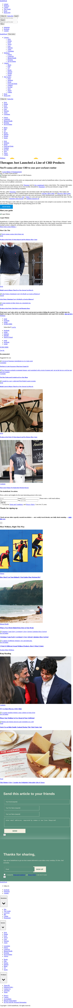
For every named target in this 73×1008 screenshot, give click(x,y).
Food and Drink (12, 83)
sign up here (68, 314)
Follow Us (3, 16)
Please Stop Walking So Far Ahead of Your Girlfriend (17, 718)
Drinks (10, 41)
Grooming (11, 51)
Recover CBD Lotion (63, 193)
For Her (10, 87)
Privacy (6, 995)
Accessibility (8, 999)
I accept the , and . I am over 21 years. (24, 504)
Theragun (26, 185)
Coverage (7, 913)
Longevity (11, 56)
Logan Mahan (6, 172)
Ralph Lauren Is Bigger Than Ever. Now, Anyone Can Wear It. (16, 290)
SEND (14, 831)
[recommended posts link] (21, 572)
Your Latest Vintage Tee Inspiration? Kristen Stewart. (14, 487)
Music (9, 65)
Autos (9, 49)
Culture (6, 7)
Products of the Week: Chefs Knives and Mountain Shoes (15, 308)
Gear (9, 46)
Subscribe (10, 16)
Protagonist (7, 918)
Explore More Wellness (7, 650)
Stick (27, 197)
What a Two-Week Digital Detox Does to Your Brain (17, 628)
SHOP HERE (6, 207)
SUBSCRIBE (8, 324)
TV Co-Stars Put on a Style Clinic (11, 709)
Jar (23, 197)
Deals (5, 11)
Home (9, 82)
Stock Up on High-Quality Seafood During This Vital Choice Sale (21, 727)
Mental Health (12, 58)
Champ (6, 916)
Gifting (10, 92)
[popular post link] (16, 361)
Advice (6, 956)
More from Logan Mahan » (8, 227)
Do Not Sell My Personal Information (15, 1002)
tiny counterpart (39, 185)
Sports (9, 75)
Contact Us (7, 989)
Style (9, 39)
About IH (7, 985)
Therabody (41, 187)
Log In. (14, 327)
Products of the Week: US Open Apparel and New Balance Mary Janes (18, 239)
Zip (19, 500)
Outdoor (10, 85)
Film (9, 66)
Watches (10, 48)
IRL (5, 914)
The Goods (7, 9)
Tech (9, 89)
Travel (9, 44)
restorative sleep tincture (16, 198)
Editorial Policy (8, 987)
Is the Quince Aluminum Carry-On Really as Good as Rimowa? (17, 299)
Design (10, 73)
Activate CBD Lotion (47, 193)
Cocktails (3, 373)
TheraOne (13, 192)
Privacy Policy (30, 504)
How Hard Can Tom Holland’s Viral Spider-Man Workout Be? (20, 577)
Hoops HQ (7, 12)
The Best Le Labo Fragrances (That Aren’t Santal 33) (14, 366)
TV (9, 68)
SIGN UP (39, 869)
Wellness (6, 6)
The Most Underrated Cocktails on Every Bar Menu (14, 377)
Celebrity (3, 484)
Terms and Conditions (16, 504)
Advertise (7, 990)
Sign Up (3, 502)
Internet (10, 71)
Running (10, 60)
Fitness (10, 54)
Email (19, 498)
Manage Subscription (10, 1000)
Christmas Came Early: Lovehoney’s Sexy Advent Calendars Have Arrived (24, 637)
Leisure (6, 4)
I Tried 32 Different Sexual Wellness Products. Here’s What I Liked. (22, 646)
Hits (5, 909)
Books (10, 70)
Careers (6, 997)
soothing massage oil (33, 198)
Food (9, 42)
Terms (6, 992)
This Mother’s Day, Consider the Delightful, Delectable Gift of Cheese (22, 782)
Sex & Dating (12, 61)
